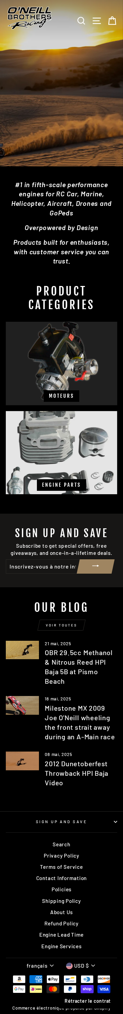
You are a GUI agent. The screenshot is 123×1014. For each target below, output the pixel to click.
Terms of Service (61, 867)
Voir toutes (61, 625)
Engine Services (61, 946)
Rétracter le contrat (88, 1001)
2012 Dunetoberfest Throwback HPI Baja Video (76, 773)
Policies (61, 889)
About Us (61, 912)
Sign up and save (61, 821)
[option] (61, 83)
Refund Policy (61, 923)
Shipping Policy (61, 901)
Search (61, 844)
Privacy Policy (61, 855)
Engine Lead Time (61, 935)
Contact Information (61, 878)
